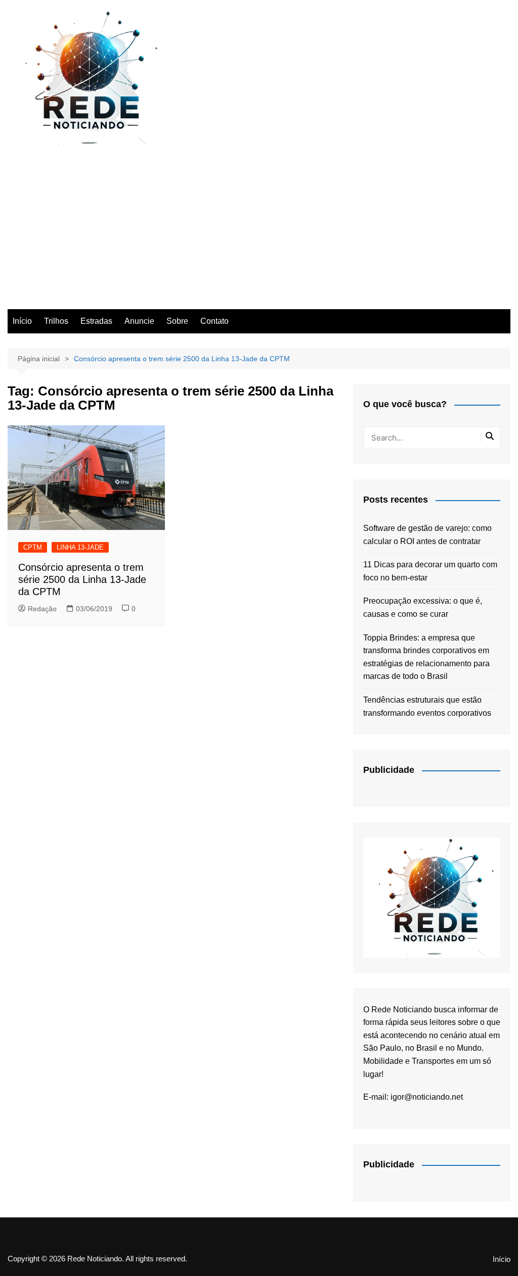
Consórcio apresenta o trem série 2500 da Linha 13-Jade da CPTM (82, 579)
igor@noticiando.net (427, 1097)
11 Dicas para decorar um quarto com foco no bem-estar (430, 571)
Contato (214, 321)
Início (22, 321)
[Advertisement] (259, 233)
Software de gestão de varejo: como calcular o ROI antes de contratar (427, 535)
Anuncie (139, 321)
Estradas (96, 321)
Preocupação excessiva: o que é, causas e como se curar (422, 607)
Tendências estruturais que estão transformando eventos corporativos (427, 706)
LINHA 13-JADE (80, 547)
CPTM (32, 547)
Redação (42, 609)
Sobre (177, 321)
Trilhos (56, 321)
